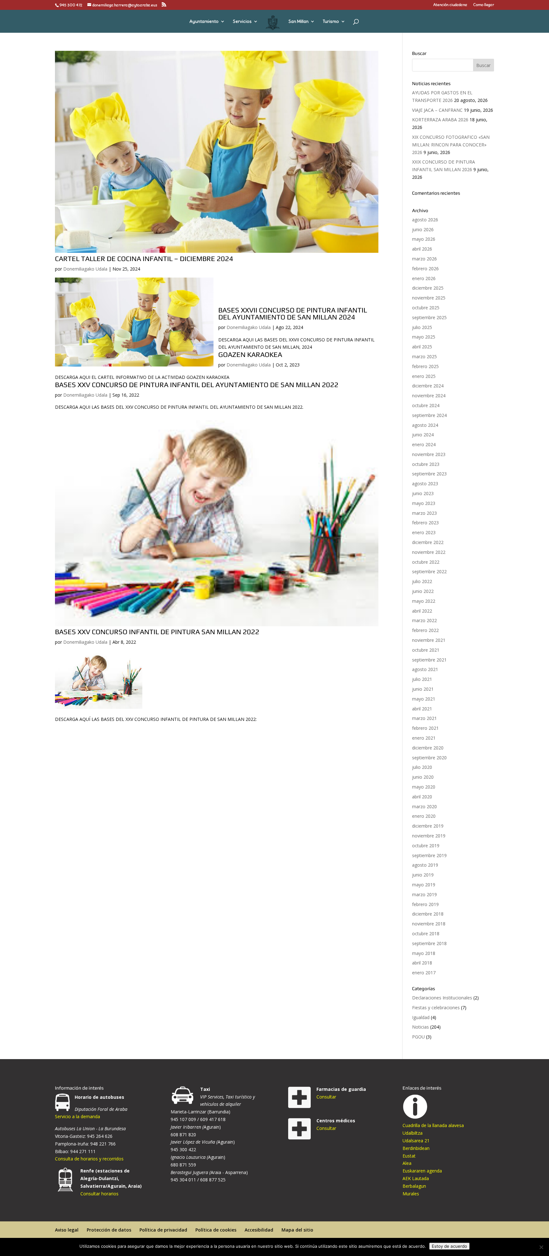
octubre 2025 (425, 308)
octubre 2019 (425, 846)
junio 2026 (423, 229)
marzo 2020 (424, 806)
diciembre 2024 (428, 386)
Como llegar (483, 5)
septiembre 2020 (429, 758)
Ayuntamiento (204, 21)
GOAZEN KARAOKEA (250, 354)
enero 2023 (424, 532)
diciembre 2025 (428, 288)
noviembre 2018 (428, 924)
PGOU (418, 1037)
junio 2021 (423, 689)
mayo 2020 (423, 787)
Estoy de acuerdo (449, 1246)
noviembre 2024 (428, 396)
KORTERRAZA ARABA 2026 (440, 120)
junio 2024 (423, 435)
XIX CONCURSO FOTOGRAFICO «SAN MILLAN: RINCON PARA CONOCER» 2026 (451, 144)
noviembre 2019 (428, 836)
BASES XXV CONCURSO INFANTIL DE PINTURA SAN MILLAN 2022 (157, 632)
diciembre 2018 (428, 914)
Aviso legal (66, 1230)
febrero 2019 (425, 904)
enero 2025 (424, 376)
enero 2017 (424, 973)
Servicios (242, 21)
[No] (541, 1247)
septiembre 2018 (429, 943)
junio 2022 (423, 591)
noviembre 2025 (428, 298)
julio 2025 (422, 327)
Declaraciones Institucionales (442, 998)
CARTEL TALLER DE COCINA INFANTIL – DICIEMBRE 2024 (144, 258)
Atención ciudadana (450, 5)
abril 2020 (422, 797)
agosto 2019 (425, 865)
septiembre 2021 (429, 660)
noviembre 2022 (428, 552)
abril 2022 (422, 611)
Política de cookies (215, 1230)
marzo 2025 (424, 356)
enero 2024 (424, 444)
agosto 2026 (425, 220)
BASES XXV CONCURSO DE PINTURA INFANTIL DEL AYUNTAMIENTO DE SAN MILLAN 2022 (196, 384)
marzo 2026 (424, 259)
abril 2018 (422, 963)
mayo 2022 (423, 601)
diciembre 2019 (428, 826)
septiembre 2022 (429, 571)
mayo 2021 (423, 699)
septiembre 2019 (429, 855)
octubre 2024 (425, 405)
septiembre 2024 (429, 415)
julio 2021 (422, 679)
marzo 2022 (424, 620)
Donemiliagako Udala (85, 269)
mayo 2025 (423, 337)
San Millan (298, 21)
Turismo (331, 21)
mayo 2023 (423, 503)
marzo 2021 (424, 718)
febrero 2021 (425, 728)
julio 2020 (422, 767)
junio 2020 (423, 777)
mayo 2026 (423, 239)
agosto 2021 (425, 669)
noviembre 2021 (428, 640)
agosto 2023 (425, 483)
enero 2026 (424, 278)
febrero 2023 (425, 523)
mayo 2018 (423, 953)
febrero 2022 (425, 630)
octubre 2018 (425, 933)
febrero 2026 (425, 268)
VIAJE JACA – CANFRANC (437, 110)
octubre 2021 (425, 650)
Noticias (420, 1027)
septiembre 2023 (429, 474)
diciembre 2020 (428, 748)
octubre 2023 (425, 464)
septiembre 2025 (429, 317)
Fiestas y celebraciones (436, 1007)
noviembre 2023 (428, 454)
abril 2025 (422, 347)
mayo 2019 (423, 885)
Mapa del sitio (297, 1230)
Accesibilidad (259, 1230)
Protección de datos (109, 1230)
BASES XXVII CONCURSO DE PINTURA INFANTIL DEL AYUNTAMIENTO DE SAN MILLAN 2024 (292, 313)
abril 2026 (422, 249)
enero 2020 (424, 816)
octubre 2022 (425, 562)
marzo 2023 (424, 513)
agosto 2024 (425, 425)
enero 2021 (424, 738)
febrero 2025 (425, 366)
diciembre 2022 (428, 542)
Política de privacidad (163, 1230)
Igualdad (421, 1017)
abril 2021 (422, 709)
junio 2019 (423, 875)
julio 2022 (422, 581)
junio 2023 (423, 493)
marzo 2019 (424, 894)
